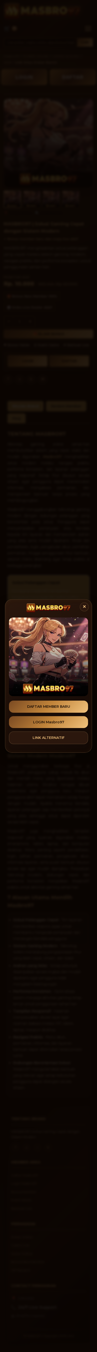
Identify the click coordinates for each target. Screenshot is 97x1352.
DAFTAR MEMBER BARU (48, 706)
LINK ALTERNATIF (49, 737)
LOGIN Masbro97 (48, 722)
